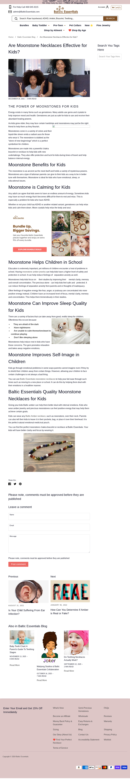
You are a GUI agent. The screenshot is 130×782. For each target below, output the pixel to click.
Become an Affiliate (61, 716)
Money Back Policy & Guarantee (62, 723)
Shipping (108, 729)
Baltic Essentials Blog (26, 37)
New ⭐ (89, 25)
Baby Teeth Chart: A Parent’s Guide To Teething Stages (22, 649)
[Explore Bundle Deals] (49, 256)
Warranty (108, 721)
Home (10, 37)
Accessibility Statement (88, 740)
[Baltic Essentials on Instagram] (125, 757)
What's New (58, 708)
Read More (15, 665)
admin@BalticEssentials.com (26, 12)
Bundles (24, 25)
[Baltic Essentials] (68, 10)
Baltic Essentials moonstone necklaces (37, 379)
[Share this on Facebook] (9, 484)
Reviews (108, 716)
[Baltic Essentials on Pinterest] (122, 757)
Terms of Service (60, 748)
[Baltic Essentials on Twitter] (115, 757)
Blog (80, 729)
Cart (117, 7)
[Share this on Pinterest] (20, 484)
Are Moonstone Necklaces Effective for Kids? (58, 37)
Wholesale (83, 716)
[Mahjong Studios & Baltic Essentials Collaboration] (49, 647)
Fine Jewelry (103, 25)
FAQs (106, 708)
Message (13, 536)
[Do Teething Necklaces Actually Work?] (76, 642)
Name (12, 515)
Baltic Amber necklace (36, 416)
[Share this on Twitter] (15, 484)
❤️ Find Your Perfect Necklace (62, 741)
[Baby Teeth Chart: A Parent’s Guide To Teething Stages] (22, 637)
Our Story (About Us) (62, 735)
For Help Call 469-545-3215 (25, 7)
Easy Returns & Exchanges (85, 723)
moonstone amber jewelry (34, 272)
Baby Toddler (39, 25)
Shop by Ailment (53, 30)
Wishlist (107, 740)
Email (12, 525)
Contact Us (83, 735)
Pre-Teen (58, 25)
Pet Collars (75, 25)
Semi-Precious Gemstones (85, 709)
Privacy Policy (110, 735)
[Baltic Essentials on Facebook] (119, 757)
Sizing (56, 729)
